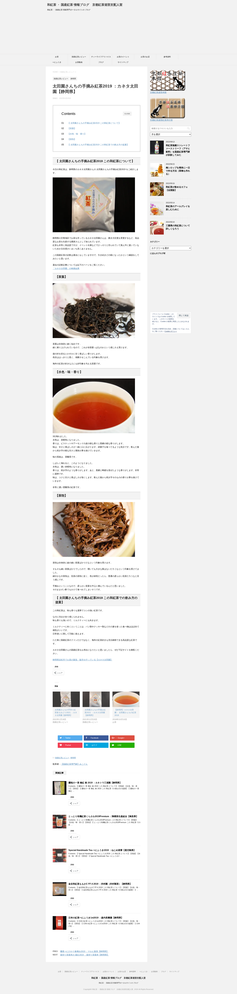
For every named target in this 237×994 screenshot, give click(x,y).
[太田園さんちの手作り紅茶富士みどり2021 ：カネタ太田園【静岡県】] (66, 699)
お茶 (57, 57)
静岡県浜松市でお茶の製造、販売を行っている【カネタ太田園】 (82, 660)
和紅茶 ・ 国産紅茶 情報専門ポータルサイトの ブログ (118, 983)
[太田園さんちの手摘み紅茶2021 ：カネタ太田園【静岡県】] (96, 699)
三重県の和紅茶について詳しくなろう (178, 227)
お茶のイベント (123, 57)
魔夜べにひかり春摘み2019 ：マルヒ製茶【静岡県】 (84, 951)
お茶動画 (78, 62)
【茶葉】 (72, 128)
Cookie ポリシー (171, 331)
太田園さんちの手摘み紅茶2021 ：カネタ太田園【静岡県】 (95, 712)
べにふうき (56, 62)
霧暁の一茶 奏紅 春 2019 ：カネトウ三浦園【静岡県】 (95, 783)
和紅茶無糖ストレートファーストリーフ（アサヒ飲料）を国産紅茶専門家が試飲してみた (178, 150)
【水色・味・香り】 (77, 134)
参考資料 (167, 57)
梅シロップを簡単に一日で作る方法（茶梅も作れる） (178, 170)
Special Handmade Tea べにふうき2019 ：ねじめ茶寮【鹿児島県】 (102, 850)
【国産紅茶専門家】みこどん (74, 764)
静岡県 (73, 758)
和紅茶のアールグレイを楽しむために (178, 208)
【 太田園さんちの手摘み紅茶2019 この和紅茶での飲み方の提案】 (98, 144)
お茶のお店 (145, 57)
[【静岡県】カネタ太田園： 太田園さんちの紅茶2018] (126, 699)
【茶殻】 (72, 139)
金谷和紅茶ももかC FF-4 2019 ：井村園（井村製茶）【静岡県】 (100, 884)
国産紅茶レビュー (79, 57)
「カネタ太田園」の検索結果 (66, 268)
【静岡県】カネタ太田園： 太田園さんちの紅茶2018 (125, 712)
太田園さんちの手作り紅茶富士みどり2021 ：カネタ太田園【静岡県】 (66, 712)
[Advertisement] (118, 33)
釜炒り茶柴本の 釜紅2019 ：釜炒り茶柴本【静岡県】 (84, 955)
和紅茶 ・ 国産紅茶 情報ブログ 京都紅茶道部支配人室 (84, 4)
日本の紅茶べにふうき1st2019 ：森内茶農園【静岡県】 (95, 918)
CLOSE (127, 113)
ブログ (101, 62)
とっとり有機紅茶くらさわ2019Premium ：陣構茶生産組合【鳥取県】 (103, 816)
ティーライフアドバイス (101, 57)
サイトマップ (123, 62)
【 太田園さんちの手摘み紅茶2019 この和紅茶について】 (94, 123)
